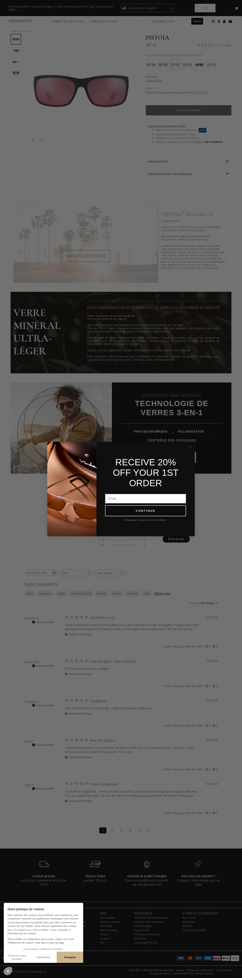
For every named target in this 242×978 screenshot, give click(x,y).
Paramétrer (43, 957)
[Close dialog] (190, 446)
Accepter (70, 957)
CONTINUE (146, 510)
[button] (7, 971)
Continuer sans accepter (17, 957)
